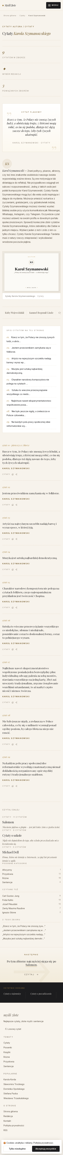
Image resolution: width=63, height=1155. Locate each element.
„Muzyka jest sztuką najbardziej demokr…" (23, 938)
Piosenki (8, 1047)
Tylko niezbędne (17, 1149)
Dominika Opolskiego (14, 1089)
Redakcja (8, 1116)
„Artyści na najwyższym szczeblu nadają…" (23, 934)
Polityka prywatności (14, 1125)
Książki (7, 1052)
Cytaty (22, 16)
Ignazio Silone (31, 912)
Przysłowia (31, 874)
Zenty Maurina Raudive (31, 908)
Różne (31, 878)
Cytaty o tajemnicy (12, 993)
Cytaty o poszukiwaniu (40, 993)
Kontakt (7, 1121)
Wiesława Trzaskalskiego (16, 1098)
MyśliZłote (10, 5)
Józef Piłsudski (31, 904)
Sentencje (31, 882)
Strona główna (10, 16)
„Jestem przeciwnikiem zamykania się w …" (24, 930)
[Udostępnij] (16, 474)
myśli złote (11, 1015)
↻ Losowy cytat (13, 1029)
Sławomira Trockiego (14, 1084)
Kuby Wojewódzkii (14, 312)
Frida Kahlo (31, 900)
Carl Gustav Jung (31, 896)
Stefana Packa (11, 1093)
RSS (5, 1130)
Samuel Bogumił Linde (41, 312)
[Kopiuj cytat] (13, 474)
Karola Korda (10, 1079)
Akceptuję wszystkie (45, 1149)
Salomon (31, 965)
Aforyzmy (31, 870)
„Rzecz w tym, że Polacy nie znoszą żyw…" (23, 926)
